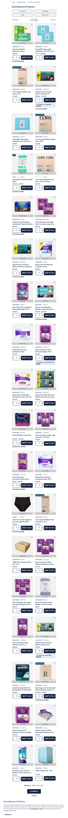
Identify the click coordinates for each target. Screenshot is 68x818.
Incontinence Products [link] (34, 2)
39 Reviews (45, 46)
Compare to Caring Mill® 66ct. (45, 363)
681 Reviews (23, 685)
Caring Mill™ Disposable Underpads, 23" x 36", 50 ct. (21, 140)
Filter (16, 20)
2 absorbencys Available (18, 489)
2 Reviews (45, 599)
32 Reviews (45, 685)
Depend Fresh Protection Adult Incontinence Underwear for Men (22, 266)
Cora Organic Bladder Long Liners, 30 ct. (21, 93)
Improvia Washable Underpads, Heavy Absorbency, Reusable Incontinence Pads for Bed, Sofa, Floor (21, 50)
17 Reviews (22, 219)
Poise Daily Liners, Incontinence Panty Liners (20, 478)
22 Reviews (45, 304)
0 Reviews (45, 177)
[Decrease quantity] (14, 57)
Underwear (23, 11)
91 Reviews (45, 768)
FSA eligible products (37, 808)
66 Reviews (22, 432)
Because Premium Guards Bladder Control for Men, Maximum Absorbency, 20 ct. (44, 603)
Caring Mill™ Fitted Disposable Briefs (22, 180)
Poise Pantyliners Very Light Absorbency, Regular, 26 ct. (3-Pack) (21, 603)
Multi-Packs (45, 15)
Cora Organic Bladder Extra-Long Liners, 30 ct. (45, 520)
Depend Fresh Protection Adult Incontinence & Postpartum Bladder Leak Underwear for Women (43, 93)
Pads (22, 15)
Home (13, 2)
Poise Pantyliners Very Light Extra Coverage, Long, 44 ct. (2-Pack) (44, 223)
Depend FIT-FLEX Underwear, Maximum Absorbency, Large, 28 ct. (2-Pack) (45, 396)
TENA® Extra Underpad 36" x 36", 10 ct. (22, 563)
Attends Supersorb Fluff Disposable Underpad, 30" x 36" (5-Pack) (44, 731)
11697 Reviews (46, 219)
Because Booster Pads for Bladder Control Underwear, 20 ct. (21, 772)
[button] (22, 33)
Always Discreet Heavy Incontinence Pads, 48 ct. (43, 478)
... (7, 814)
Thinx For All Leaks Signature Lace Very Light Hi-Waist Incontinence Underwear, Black (22, 521)
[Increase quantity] (19, 57)
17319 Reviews (46, 347)
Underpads (45, 11)
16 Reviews (22, 559)
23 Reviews (22, 304)
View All (34, 795)
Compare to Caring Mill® (43, 105)
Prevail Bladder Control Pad (21, 435)
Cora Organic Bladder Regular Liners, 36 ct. (45, 140)
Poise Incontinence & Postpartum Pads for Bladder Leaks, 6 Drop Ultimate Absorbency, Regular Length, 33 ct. (22, 731)
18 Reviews (45, 474)
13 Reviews (45, 727)
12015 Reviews (23, 347)
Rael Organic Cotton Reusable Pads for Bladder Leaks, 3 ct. (45, 689)
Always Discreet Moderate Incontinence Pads (44, 265)
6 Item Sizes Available (18, 531)
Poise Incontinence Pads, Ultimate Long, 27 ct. (20, 643)
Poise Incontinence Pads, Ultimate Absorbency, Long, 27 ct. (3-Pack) (45, 563)
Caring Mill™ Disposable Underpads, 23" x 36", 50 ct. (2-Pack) (44, 50)
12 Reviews (22, 177)
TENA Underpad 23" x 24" (43, 770)
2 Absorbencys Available (18, 446)
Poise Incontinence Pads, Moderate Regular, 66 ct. (43, 350)
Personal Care (21, 2)
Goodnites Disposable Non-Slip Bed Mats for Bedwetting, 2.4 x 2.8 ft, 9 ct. (22, 689)
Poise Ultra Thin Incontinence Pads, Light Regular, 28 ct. (22, 308)
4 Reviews (22, 46)
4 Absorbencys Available (42, 700)
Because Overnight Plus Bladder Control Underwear (44, 308)
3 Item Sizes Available (18, 234)
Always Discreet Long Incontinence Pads (19, 350)
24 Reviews (22, 392)
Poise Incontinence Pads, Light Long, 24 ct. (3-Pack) (45, 436)
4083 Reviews (46, 89)
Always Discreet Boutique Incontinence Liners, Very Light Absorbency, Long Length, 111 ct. (22, 396)
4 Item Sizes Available (41, 108)
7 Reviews (22, 517)
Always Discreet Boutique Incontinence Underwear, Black (22, 223)
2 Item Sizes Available (18, 61)
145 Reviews (22, 89)
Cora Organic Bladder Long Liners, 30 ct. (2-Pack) (44, 180)
